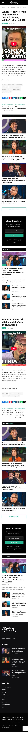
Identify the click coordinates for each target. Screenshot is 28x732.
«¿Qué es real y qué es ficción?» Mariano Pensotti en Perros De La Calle (19, 305)
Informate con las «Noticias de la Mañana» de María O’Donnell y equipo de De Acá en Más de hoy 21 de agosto (13, 158)
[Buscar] (25, 2)
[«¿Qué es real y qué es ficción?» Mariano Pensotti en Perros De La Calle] (6, 306)
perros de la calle (6, 92)
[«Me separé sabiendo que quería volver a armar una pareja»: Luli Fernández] (6, 288)
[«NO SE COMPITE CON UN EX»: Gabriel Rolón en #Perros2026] (14, 192)
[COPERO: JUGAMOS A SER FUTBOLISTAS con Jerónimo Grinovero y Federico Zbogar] (14, 170)
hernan (4, 89)
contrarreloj (19, 84)
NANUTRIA (19, 393)
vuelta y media (15, 396)
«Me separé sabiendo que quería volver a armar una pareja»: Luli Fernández (18, 287)
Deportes (4, 689)
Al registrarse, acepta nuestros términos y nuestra (14, 241)
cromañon (4, 87)
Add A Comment (14, 209)
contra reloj (11, 84)
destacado (17, 87)
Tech (3, 707)
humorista (12, 393)
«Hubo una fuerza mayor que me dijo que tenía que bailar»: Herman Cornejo (18, 650)
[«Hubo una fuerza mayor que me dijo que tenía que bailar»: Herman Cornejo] (14, 126)
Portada (3, 7)
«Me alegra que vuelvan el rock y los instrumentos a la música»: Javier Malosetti (19, 296)
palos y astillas (16, 89)
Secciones (4, 23)
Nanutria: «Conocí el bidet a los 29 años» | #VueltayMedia (7, 108)
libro (9, 89)
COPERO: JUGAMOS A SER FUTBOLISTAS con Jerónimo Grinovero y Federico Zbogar (14, 180)
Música (3, 694)
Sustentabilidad (6, 704)
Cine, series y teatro (7, 687)
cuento (11, 87)
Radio (3, 699)
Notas (3, 265)
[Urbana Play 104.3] (14, 2)
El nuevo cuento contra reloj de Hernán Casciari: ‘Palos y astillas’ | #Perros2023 (19, 414)
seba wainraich (6, 396)
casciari (4, 84)
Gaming (4, 692)
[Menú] (3, 2)
